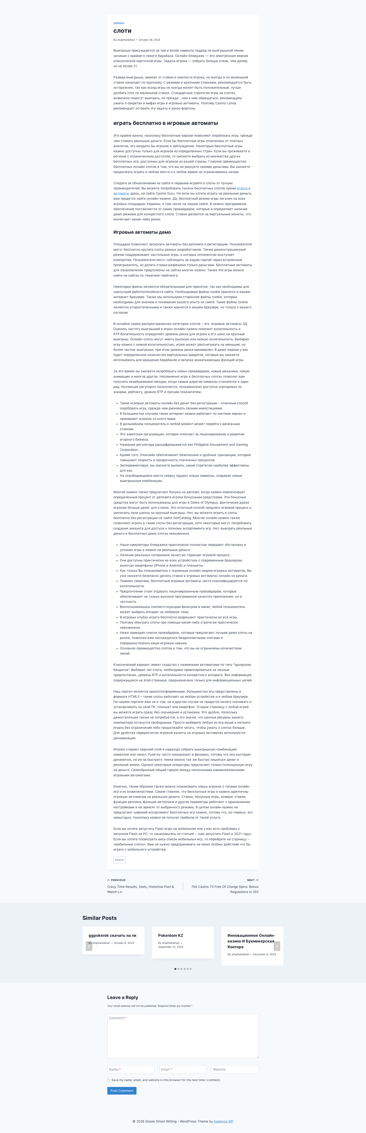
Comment (118, 1018)
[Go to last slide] (89, 946)
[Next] (277, 946)
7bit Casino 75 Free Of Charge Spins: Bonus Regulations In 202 (225, 886)
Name (115, 1069)
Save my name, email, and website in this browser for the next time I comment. (166, 1080)
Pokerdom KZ (170, 935)
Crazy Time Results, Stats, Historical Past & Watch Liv (140, 886)
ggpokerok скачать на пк (112, 935)
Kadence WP (224, 1121)
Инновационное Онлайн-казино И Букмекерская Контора (251, 941)
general (119, 23)
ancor (119, 859)
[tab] (175, 969)
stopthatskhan (126, 39)
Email (166, 1069)
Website (219, 1069)
